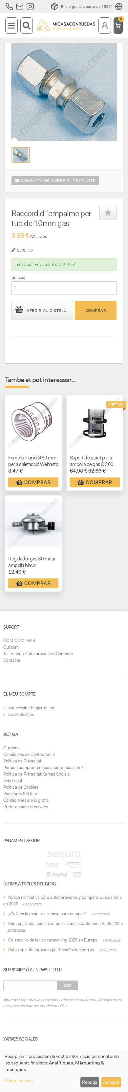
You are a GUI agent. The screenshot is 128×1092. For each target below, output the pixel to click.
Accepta (111, 1082)
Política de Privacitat (22, 761)
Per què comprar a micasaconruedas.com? (43, 767)
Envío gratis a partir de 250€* (86, 6)
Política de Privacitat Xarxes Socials (36, 774)
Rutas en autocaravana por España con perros (51, 950)
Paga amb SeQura (20, 794)
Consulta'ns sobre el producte (57, 180)
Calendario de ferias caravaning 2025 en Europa (52, 940)
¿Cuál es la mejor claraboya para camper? (47, 914)
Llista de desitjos (18, 714)
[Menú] (11, 25)
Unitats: (18, 277)
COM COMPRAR (19, 640)
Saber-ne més (19, 1080)
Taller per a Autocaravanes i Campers (38, 654)
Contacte (11, 660)
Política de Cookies (20, 787)
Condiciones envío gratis (26, 800)
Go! (67, 985)
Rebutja (89, 1082)
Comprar (95, 310)
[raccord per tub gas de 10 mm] (20, 155)
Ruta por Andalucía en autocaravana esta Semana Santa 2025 (65, 923)
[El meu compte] (104, 25)
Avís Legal (12, 780)
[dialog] (64, 1071)
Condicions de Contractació (29, 754)
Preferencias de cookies (25, 807)
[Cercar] (26, 25)
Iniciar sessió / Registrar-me (29, 708)
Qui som (11, 647)
